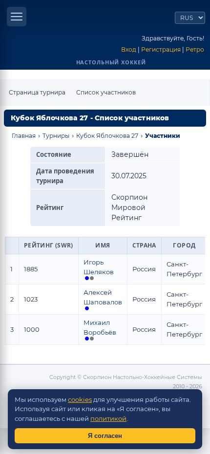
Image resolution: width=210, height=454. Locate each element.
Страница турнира (37, 92)
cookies (80, 399)
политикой (108, 418)
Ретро (195, 49)
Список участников (106, 92)
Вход (128, 49)
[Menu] (16, 16)
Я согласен (105, 435)
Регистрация (161, 49)
